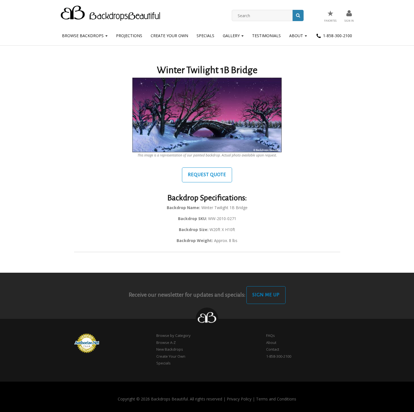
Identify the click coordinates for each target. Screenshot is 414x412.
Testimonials (266, 35)
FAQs (270, 335)
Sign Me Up (266, 294)
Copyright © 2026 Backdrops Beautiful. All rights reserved (170, 399)
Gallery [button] (232, 35)
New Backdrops (169, 349)
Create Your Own (169, 35)
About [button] (296, 35)
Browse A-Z (166, 342)
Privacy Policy (239, 399)
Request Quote (207, 174)
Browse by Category (173, 335)
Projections (129, 35)
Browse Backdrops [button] (83, 35)
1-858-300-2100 (337, 35)
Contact (272, 349)
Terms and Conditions (276, 399)
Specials (205, 35)
